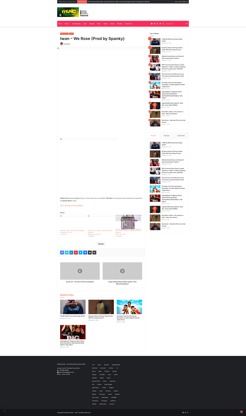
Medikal (111, 387)
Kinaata (99, 384)
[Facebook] (62, 252)
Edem (100, 371)
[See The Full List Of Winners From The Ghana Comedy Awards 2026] (155, 76)
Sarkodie (117, 394)
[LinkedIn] (71, 252)
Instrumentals (76, 23)
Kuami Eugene (108, 384)
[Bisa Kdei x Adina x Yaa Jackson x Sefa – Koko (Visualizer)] (155, 114)
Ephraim (115, 371)
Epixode (94, 374)
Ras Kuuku (102, 394)
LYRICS (104, 387)
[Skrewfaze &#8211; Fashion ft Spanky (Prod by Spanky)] (128, 222)
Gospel (102, 378)
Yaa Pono (111, 404)
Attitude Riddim (116, 364)
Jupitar (108, 378)
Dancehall (103, 368)
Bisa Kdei (94, 368)
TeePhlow (113, 400)
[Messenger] (85, 252)
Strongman (104, 400)
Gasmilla (94, 378)
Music (67, 23)
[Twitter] (67, 252)
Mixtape (91, 23)
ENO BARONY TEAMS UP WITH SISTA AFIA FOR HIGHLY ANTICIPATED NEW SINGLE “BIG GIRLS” (72, 343)
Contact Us (128, 23)
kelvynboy (112, 381)
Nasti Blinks (67, 44)
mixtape (94, 391)
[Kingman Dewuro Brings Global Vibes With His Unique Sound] (101, 307)
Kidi (93, 384)
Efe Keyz (107, 371)
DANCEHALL (64, 33)
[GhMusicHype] (73, 12)
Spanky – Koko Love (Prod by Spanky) (72, 230)
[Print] (94, 252)
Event (109, 374)
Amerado (106, 364)
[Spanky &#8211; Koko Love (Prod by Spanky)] (73, 222)
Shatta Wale (105, 397)
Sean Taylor (95, 397)
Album (99, 23)
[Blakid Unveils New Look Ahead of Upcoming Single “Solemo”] (155, 58)
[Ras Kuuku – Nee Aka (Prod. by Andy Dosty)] (155, 123)
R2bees (94, 394)
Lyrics (85, 23)
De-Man (111, 368)
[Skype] (80, 252)
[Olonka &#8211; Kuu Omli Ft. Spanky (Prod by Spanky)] (101, 222)
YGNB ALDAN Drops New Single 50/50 (72, 316)
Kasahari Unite (96, 381)
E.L (117, 368)
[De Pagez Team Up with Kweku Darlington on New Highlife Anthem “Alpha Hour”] (129, 307)
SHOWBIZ (114, 397)
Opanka (116, 391)
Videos (105, 23)
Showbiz (119, 23)
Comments (181, 136)
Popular (166, 136)
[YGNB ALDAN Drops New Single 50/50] (73, 307)
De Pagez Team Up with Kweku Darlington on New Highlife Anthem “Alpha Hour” (128, 317)
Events (112, 23)
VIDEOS (94, 404)
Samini (110, 394)
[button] (5, 411)
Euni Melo (102, 374)
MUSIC (71, 33)
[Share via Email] (90, 252)
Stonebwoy (95, 400)
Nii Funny (108, 391)
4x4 (93, 364)
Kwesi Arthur (95, 387)
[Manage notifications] (241, 411)
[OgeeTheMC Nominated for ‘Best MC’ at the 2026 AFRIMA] (155, 105)
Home (60, 23)
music (101, 244)
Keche (105, 381)
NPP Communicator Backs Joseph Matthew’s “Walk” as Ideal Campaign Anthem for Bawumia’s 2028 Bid (118, 1)
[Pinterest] (76, 252)
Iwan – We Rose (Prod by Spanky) (71, 206)
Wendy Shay (102, 404)
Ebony (94, 371)
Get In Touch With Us (181, 1)
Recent (153, 136)
